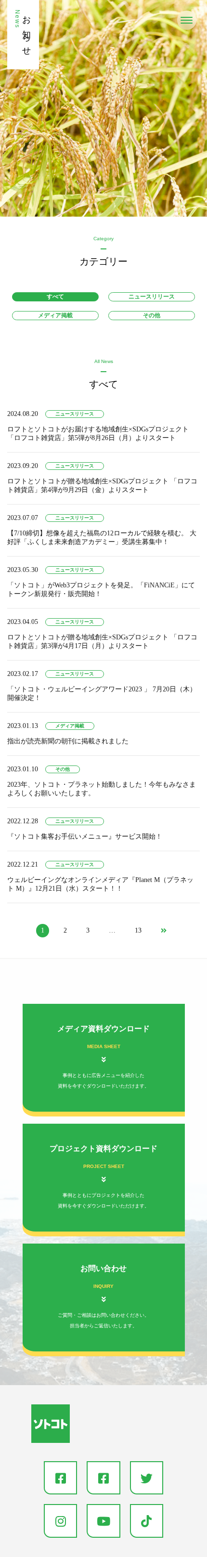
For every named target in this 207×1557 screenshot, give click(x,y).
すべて (55, 296)
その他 (151, 315)
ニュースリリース (152, 296)
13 (138, 930)
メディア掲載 (55, 315)
